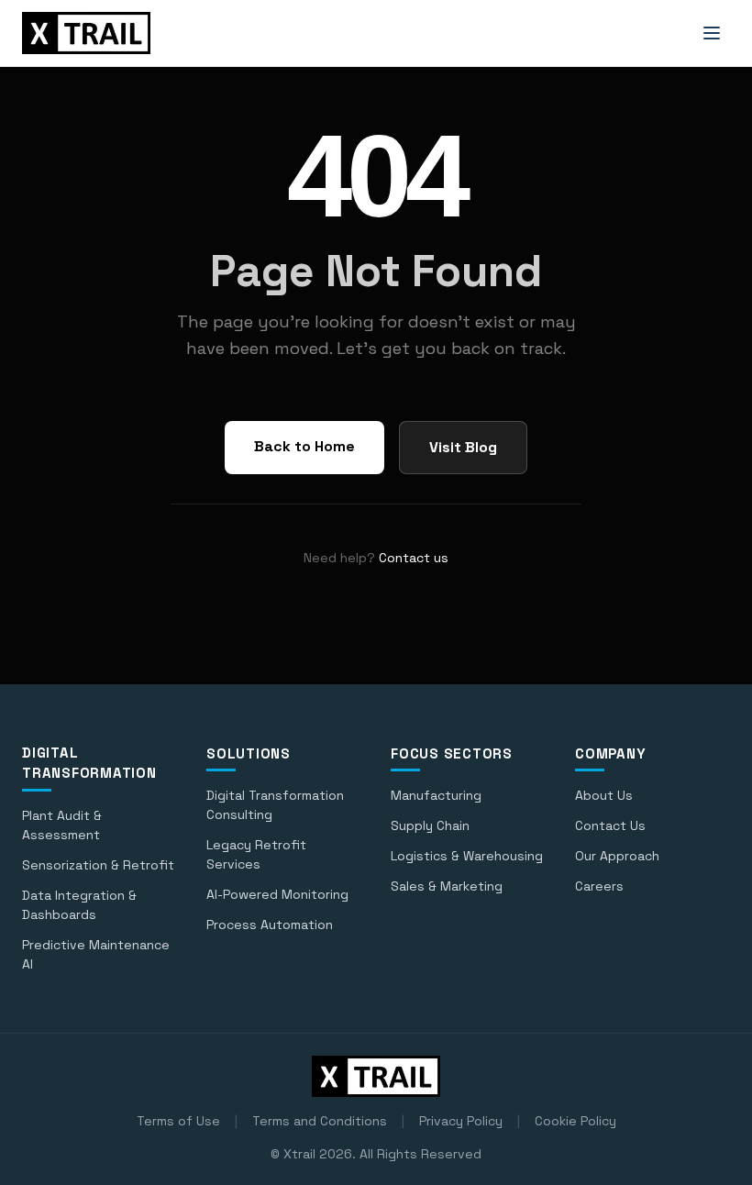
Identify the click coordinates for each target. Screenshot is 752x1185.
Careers (599, 886)
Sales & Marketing (447, 886)
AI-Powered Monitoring (277, 894)
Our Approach (617, 855)
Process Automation (269, 924)
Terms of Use (178, 1121)
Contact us (413, 557)
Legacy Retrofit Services (256, 854)
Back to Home (304, 446)
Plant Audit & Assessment (62, 825)
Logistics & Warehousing (467, 855)
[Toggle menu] (711, 33)
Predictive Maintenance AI (96, 954)
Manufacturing (436, 795)
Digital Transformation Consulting (275, 805)
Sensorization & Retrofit (98, 865)
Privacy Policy (461, 1121)
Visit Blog (463, 447)
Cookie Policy (575, 1121)
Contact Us (610, 825)
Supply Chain (430, 825)
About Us (604, 795)
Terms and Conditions (319, 1121)
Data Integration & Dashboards (79, 905)
